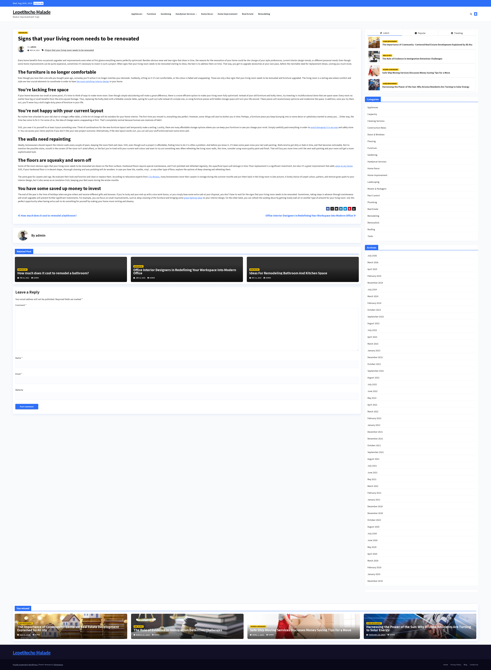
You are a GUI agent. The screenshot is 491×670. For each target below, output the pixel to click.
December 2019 (375, 580)
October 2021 (374, 445)
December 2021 (375, 431)
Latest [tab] (386, 32)
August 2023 (373, 323)
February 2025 (374, 275)
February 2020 (374, 567)
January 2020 (373, 574)
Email (18, 373)
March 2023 (372, 343)
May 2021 (372, 479)
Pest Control (373, 195)
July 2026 (372, 255)
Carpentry (372, 114)
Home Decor (207, 14)
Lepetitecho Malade (31, 12)
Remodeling (264, 14)
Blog (465, 664)
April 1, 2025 (258, 635)
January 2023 (373, 350)
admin (33, 47)
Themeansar (58, 664)
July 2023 (372, 330)
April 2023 (372, 336)
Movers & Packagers (390, 69)
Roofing (371, 229)
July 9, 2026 (25, 635)
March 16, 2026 (143, 635)
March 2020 (372, 560)
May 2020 (372, 547)
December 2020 (375, 506)
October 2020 (374, 519)
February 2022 (374, 418)
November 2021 (375, 438)
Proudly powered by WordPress (25, 664)
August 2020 (373, 526)
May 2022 (372, 397)
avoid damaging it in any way (324, 127)
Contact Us (474, 664)
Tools (370, 236)
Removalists (373, 222)
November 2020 (375, 513)
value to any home (344, 165)
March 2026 (372, 262)
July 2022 (372, 384)
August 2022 (373, 377)
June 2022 (372, 391)
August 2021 (373, 458)
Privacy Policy (456, 664)
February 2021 (374, 492)
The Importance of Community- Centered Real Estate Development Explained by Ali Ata (427, 44)
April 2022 (372, 404)
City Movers (153, 176)
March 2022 (372, 411)
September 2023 (375, 316)
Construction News (376, 127)
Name (18, 357)
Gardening (166, 14)
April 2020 (372, 553)
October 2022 (374, 364)
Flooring (371, 141)
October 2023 (374, 309)
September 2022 (375, 370)
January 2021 (373, 499)
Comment (20, 305)
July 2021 (372, 465)
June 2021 (372, 472)
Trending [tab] (458, 33)
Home (445, 664)
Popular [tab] (421, 33)
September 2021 (375, 452)
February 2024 (374, 302)
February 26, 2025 (377, 635)
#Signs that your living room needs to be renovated (69, 50)
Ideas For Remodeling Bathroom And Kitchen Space (288, 273)
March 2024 (372, 296)
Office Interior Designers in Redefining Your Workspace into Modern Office (309, 215)
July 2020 (372, 533)
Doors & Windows (376, 134)
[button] (471, 13)
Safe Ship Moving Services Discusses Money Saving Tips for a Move (416, 72)
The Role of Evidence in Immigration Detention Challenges (412, 58)
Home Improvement (227, 14)
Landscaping (373, 181)
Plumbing (372, 202)
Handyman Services (185, 14)
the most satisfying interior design (92, 81)
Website (19, 389)
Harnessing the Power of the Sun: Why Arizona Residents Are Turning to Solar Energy (425, 86)
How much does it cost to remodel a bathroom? (48, 215)
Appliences (136, 14)
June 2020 (372, 540)
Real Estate (248, 14)
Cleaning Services (375, 120)
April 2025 (372, 269)
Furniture (151, 14)
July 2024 (372, 289)
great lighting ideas (193, 197)
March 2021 (372, 486)
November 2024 (375, 282)
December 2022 (375, 357)
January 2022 (373, 425)
